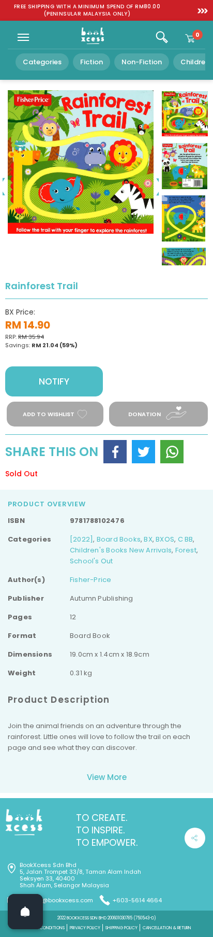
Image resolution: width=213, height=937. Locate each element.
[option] (87, 10)
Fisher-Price (91, 580)
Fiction (91, 62)
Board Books (119, 539)
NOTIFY (54, 381)
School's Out (91, 561)
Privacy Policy (85, 928)
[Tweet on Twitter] (143, 451)
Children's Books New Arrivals (121, 550)
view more (107, 777)
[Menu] (23, 37)
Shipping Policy (121, 928)
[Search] (161, 37)
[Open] (25, 911)
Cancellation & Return (167, 928)
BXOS (165, 539)
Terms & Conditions (43, 928)
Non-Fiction (141, 62)
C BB (185, 539)
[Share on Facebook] (115, 451)
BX (148, 539)
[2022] (81, 539)
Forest (185, 550)
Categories (42, 62)
